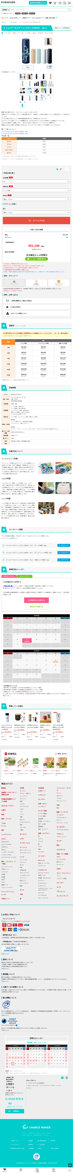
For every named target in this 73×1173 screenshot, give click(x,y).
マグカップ (41, 795)
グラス (40, 846)
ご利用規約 (31, 1148)
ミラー (58, 876)
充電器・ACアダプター (44, 878)
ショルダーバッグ (25, 875)
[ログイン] (69, 3)
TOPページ (3, 22)
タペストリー (60, 864)
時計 (58, 845)
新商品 (3, 788)
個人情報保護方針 (42, 1140)
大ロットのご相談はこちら (19, 313)
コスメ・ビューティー (64, 873)
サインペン (23, 798)
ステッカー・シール (62, 822)
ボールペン (23, 791)
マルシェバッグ (24, 872)
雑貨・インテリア (62, 812)
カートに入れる (39, 220)
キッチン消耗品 (42, 813)
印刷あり (34, 33)
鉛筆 (21, 801)
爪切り (3, 879)
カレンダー (60, 882)
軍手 (58, 808)
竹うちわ (3, 826)
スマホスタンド (42, 883)
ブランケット (61, 891)
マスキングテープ (25, 822)
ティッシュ (23, 847)
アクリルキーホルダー (63, 829)
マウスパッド (42, 865)
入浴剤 (3, 874)
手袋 (58, 805)
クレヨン (22, 804)
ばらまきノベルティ (7, 805)
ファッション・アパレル (64, 789)
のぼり (58, 856)
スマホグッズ (42, 870)
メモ (21, 811)
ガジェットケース (43, 898)
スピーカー (41, 892)
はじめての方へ (14, 18)
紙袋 (21, 886)
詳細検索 (4, 9)
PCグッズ (41, 860)
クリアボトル (42, 806)
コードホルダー (42, 895)
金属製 (14, 33)
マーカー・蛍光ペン (25, 793)
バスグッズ (4, 872)
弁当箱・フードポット (44, 821)
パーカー (59, 798)
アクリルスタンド (62, 817)
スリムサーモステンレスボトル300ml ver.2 (14, 133)
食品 (2, 814)
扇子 (2, 830)
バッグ (22, 857)
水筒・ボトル (42, 803)
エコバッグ (23, 862)
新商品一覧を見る (62, 753)
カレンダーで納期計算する (38, 259)
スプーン (40, 839)
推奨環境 (30, 1144)
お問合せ (16, 1111)
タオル (3, 839)
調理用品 (40, 826)
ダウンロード (64, 545)
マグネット (60, 834)
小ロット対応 (7, 33)
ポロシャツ (60, 795)
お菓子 (3, 810)
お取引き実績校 (55, 1148)
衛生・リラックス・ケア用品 (8, 863)
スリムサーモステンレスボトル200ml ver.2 (14, 131)
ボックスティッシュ (25, 852)
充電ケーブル (42, 875)
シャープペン (23, 796)
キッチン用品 (42, 810)
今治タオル (4, 847)
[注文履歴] (60, 3)
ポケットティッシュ (25, 850)
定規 (21, 824)
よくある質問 (41, 1144)
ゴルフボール (61, 849)
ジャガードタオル (6, 854)
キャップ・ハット (62, 801)
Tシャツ (32, 13)
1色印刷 (41, 33)
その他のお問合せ (15, 307)
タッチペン (41, 880)
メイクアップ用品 (62, 878)
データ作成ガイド (12, 538)
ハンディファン (6, 834)
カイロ (59, 887)
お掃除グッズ (42, 791)
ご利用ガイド (25, 18)
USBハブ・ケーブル (43, 863)
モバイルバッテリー (43, 873)
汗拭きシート (5, 869)
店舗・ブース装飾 (62, 854)
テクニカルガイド (37, 18)
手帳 (21, 817)
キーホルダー (60, 815)
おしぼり (3, 894)
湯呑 (39, 849)
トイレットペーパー (7, 887)
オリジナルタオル (6, 844)
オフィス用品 (14, 22)
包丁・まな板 (42, 824)
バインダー (23, 827)
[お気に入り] (50, 3)
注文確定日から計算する (9, 576)
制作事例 (53, 1140)
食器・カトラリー (43, 829)
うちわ (18, 13)
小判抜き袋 (23, 870)
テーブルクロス (61, 859)
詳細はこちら (5, 953)
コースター (41, 852)
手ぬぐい (3, 849)
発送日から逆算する (25, 576)
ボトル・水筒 (20, 33)
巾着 (21, 867)
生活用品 (41, 788)
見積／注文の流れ (50, 18)
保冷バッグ (23, 880)
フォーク (40, 841)
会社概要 (30, 1140)
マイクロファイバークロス (8, 857)
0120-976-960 (15, 1101)
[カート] (55, 3)
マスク (3, 882)
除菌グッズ (4, 885)
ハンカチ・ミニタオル (7, 852)
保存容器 (40, 818)
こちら (20, 335)
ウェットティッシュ (7, 866)
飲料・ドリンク (6, 819)
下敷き (22, 830)
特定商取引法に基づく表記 (17, 1148)
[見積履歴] (64, 3)
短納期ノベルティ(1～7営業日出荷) (8, 793)
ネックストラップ (62, 896)
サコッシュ (23, 878)
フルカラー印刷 (49, 33)
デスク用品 (28, 33)
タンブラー (41, 799)
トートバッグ (23, 859)
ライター (59, 841)
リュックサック (24, 883)
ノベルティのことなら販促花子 (35, 1083)
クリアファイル (24, 806)
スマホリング (42, 886)
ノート (22, 814)
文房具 (22, 788)
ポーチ (22, 865)
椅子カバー (60, 862)
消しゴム (25, 13)
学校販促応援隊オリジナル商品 (8, 800)
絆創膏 (3, 877)
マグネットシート (62, 836)
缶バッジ (59, 820)
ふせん (22, 809)
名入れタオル (5, 841)
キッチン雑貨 (42, 816)
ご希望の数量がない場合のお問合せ (21, 300)
